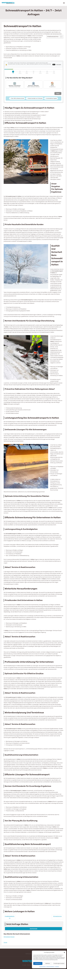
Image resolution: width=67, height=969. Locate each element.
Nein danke (58, 64)
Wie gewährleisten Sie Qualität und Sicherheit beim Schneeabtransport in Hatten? (25, 115)
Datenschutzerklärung (50, 966)
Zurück (5, 942)
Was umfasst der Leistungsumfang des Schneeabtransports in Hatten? (23, 117)
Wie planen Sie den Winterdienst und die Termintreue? (18, 120)
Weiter (57, 93)
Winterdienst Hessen (9, 937)
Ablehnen (47, 963)
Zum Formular (33, 928)
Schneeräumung (57, 916)
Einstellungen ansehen (59, 963)
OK (54, 64)
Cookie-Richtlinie (42, 966)
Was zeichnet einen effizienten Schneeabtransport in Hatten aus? (21, 113)
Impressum (57, 966)
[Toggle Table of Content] (60, 37)
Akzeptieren (38, 963)
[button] (64, 952)
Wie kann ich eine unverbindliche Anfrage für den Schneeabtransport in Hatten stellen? (27, 111)
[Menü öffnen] (63, 3)
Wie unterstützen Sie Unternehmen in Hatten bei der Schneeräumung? (23, 118)
